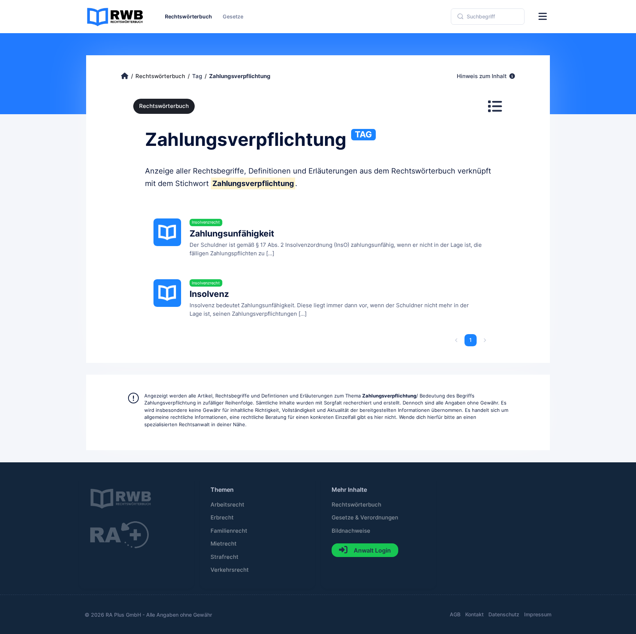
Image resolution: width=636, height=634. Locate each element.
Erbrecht (222, 517)
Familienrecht (229, 531)
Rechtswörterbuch (164, 106)
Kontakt (474, 614)
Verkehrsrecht (230, 570)
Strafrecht (225, 557)
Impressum (537, 614)
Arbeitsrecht (227, 504)
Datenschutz (503, 614)
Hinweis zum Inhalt (482, 76)
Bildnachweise (351, 531)
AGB (455, 614)
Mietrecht (224, 543)
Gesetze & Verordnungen (365, 517)
